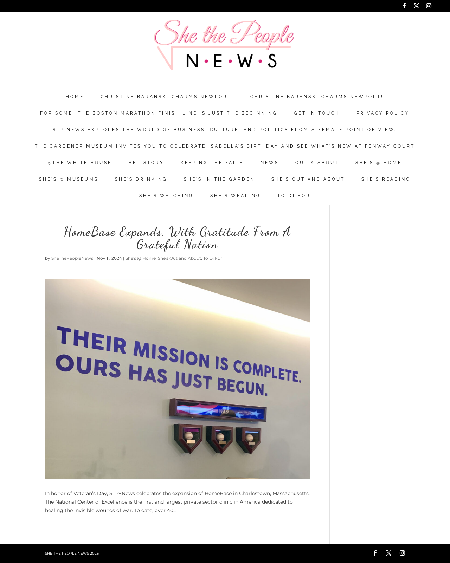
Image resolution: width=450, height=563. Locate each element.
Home (75, 97)
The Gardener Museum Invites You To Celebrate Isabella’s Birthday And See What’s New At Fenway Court (225, 146)
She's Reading (386, 179)
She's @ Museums (68, 179)
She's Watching (166, 196)
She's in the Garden (219, 179)
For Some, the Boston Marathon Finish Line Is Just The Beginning (158, 113)
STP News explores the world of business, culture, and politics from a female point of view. (225, 130)
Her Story (146, 163)
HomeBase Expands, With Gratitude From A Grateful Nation (177, 238)
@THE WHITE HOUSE (80, 163)
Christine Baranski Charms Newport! (167, 97)
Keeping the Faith (212, 163)
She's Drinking (141, 179)
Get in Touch (317, 113)
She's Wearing (235, 196)
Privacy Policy (382, 113)
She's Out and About (308, 179)
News (270, 163)
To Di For (293, 196)
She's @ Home (378, 163)
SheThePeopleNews (72, 258)
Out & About (317, 163)
